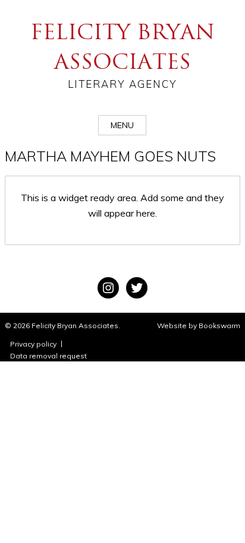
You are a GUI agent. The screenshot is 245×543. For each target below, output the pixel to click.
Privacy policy (33, 343)
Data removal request (48, 355)
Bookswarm (219, 325)
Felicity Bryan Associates (122, 54)
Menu (122, 125)
